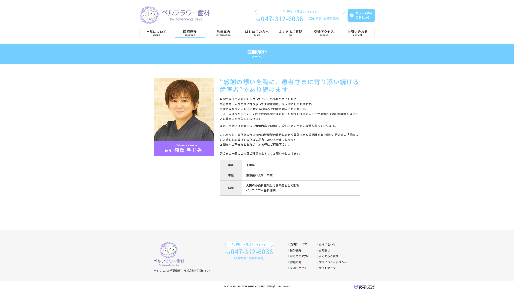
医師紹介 (295, 250)
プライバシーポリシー (333, 262)
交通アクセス (298, 268)
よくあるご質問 (329, 256)
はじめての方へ (300, 256)
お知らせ (324, 250)
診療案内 (295, 262)
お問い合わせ (327, 244)
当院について (298, 244)
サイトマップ (327, 268)
